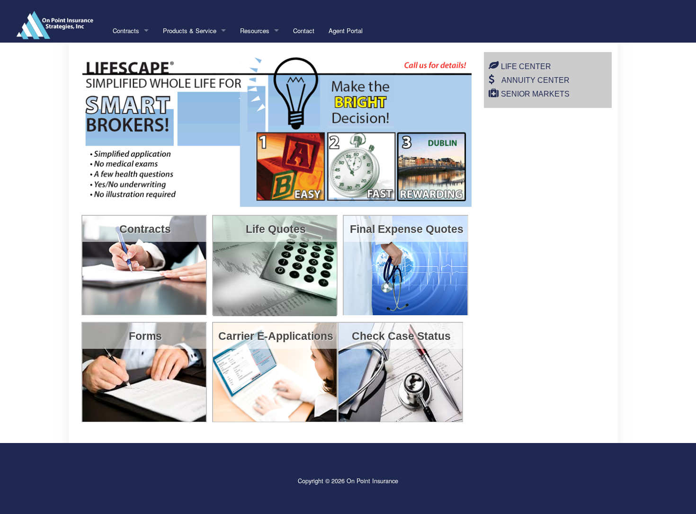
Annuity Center (535, 80)
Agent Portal (346, 30)
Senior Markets (535, 94)
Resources (254, 30)
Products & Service (189, 30)
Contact (303, 30)
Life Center (526, 66)
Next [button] (469, 129)
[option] (278, 129)
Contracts (126, 30)
